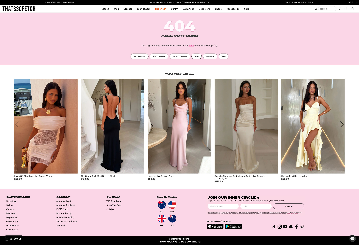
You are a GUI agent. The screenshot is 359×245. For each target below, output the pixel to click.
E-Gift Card (62, 209)
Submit (288, 206)
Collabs (110, 209)
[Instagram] (279, 227)
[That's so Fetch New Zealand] (172, 218)
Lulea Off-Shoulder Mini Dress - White (33, 176)
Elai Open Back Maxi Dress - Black (98, 176)
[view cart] (352, 8)
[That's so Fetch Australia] (162, 204)
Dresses (128, 8)
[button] (340, 8)
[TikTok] (274, 227)
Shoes (218, 8)
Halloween (160, 8)
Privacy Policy (64, 213)
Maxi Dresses (159, 56)
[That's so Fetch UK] (162, 218)
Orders (10, 209)
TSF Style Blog (113, 201)
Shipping (11, 201)
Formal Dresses (179, 56)
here (191, 45)
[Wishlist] (346, 9)
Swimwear (188, 8)
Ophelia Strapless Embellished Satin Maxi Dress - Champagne (239, 177)
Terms (296, 213)
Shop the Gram (114, 205)
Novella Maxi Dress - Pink (160, 176)
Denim (174, 8)
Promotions (12, 225)
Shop (116, 8)
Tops (196, 56)
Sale (246, 8)
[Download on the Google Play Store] (233, 228)
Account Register (65, 205)
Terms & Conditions (66, 221)
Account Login (64, 201)
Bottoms (210, 56)
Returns (10, 213)
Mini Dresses (140, 56)
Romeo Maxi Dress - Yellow (295, 176)
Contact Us (12, 229)
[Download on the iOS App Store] (215, 228)
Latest (105, 8)
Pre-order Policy (65, 217)
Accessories (233, 8)
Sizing (9, 205)
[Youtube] (285, 227)
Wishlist (60, 225)
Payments (11, 217)
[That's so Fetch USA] (172, 204)
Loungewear (143, 8)
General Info (12, 221)
